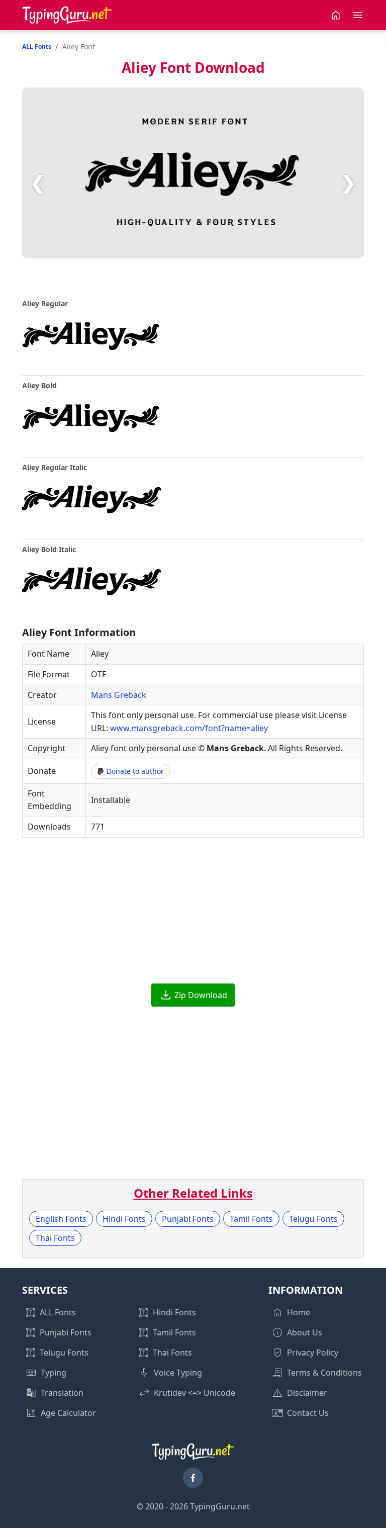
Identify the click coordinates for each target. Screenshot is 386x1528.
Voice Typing (178, 1372)
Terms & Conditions (324, 1372)
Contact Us (308, 1412)
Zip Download (200, 995)
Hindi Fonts (124, 1218)
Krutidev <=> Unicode (194, 1392)
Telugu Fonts (313, 1218)
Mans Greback (118, 694)
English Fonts (61, 1218)
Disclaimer (307, 1392)
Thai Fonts (55, 1237)
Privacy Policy (312, 1352)
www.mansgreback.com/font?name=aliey (189, 728)
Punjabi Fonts (188, 1218)
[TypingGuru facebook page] (193, 1478)
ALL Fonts (36, 46)
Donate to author (135, 771)
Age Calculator (68, 1412)
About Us (304, 1332)
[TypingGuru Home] (67, 15)
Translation (62, 1392)
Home (298, 1312)
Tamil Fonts (251, 1218)
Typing (53, 1372)
